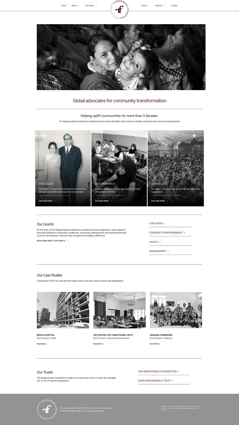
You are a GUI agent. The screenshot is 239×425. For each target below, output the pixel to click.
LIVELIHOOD (155, 223)
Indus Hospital (46, 335)
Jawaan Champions (161, 335)
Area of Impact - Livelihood (161, 338)
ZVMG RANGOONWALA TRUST (155, 380)
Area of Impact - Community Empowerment (111, 338)
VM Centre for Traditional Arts (113, 335)
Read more (41, 343)
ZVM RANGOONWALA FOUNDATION (157, 371)
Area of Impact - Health (46, 338)
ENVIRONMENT (158, 251)
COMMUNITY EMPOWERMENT (166, 232)
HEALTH (154, 242)
